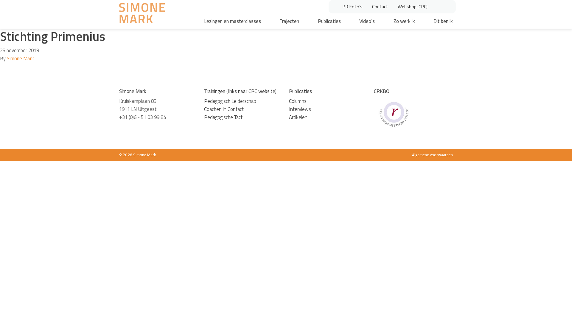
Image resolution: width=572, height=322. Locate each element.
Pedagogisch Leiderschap (230, 101)
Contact (380, 6)
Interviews (300, 109)
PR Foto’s (352, 6)
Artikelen (298, 117)
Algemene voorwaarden (432, 155)
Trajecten (289, 21)
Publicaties (329, 21)
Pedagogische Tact (223, 117)
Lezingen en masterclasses (232, 21)
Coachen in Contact (224, 109)
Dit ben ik (443, 21)
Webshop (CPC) (413, 6)
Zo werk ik (404, 21)
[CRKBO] (394, 113)
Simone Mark (20, 58)
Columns (298, 101)
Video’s (367, 21)
